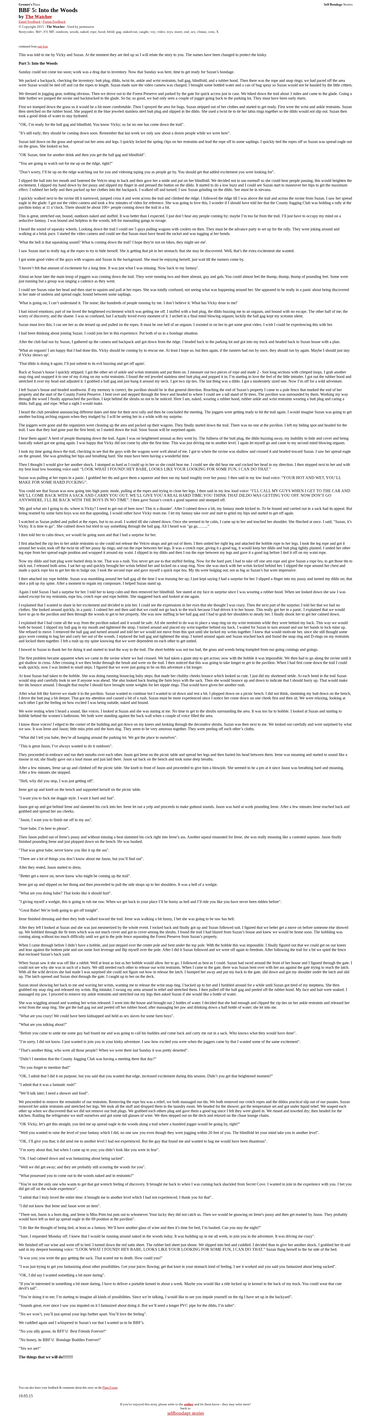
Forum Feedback (54, 21)
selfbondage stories (185, 1413)
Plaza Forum (110, 1387)
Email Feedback (30, 21)
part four (43, 46)
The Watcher (38, 16)
